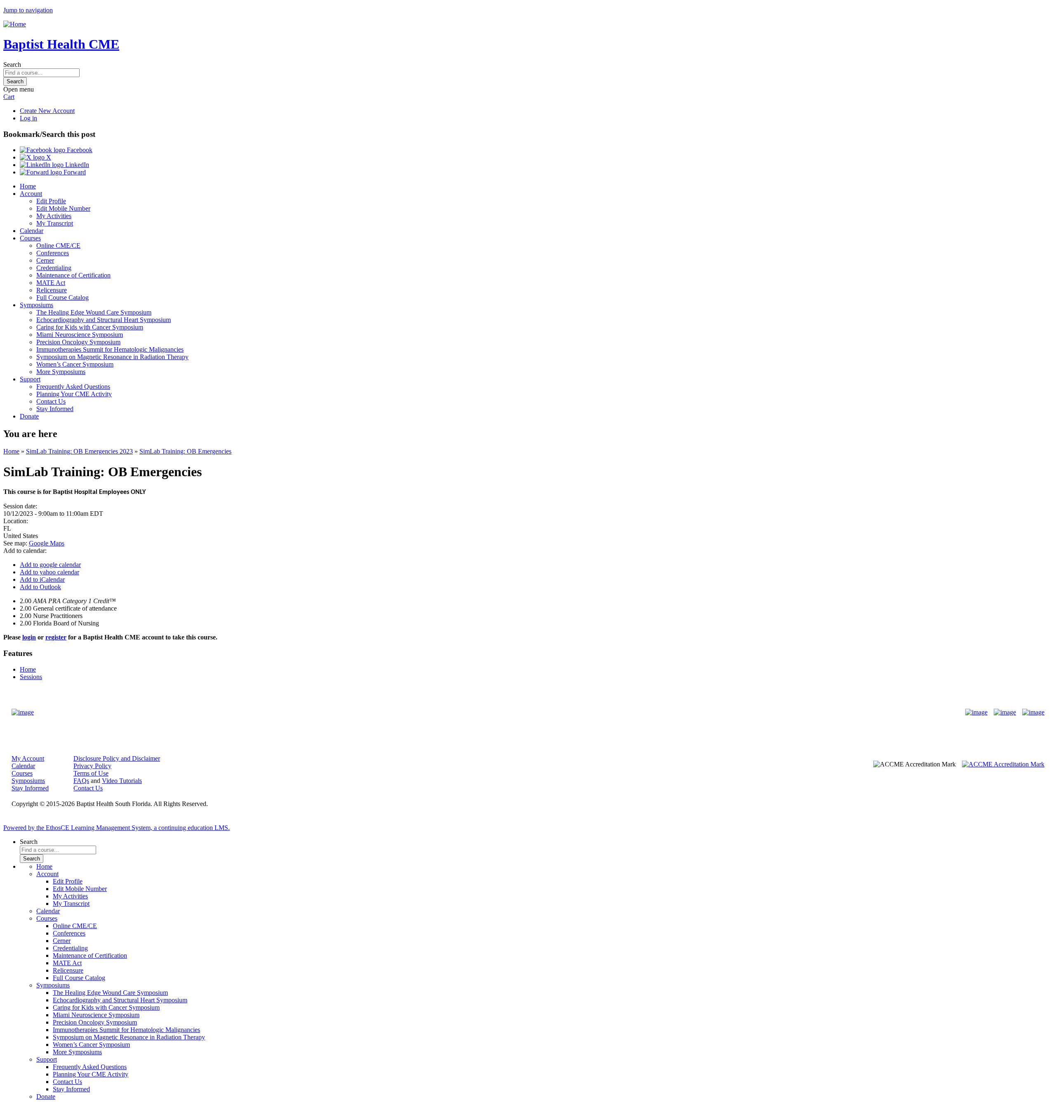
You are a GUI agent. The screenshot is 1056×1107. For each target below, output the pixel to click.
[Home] (14, 24)
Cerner (45, 260)
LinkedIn (76, 164)
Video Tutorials (122, 780)
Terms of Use (90, 773)
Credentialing (53, 267)
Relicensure (51, 290)
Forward (74, 172)
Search (12, 64)
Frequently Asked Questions (73, 386)
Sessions (31, 676)
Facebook (78, 149)
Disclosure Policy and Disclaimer (116, 758)
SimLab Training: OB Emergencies (185, 451)
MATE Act (50, 282)
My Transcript (54, 223)
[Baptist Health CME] (23, 712)
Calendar (31, 230)
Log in (28, 118)
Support (30, 379)
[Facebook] (976, 712)
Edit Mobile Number (63, 208)
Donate (29, 416)
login (29, 637)
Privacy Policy (92, 765)
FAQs (81, 780)
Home (28, 186)
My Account (28, 758)
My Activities (53, 215)
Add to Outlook (40, 586)
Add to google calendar (50, 564)
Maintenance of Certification (73, 275)
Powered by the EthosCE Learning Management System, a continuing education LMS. (116, 827)
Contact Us (51, 401)
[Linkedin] (1033, 712)
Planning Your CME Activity (74, 393)
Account (31, 193)
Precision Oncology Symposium (78, 341)
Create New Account (47, 110)
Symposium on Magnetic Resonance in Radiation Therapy (112, 356)
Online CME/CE (58, 245)
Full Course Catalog (62, 297)
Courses (30, 238)
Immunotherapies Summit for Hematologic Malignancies (110, 349)
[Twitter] (1005, 712)
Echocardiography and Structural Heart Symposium (103, 319)
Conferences (52, 252)
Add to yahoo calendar (49, 572)
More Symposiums (60, 371)
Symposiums (36, 304)
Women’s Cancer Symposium (74, 364)
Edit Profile (51, 200)
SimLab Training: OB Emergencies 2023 (79, 451)
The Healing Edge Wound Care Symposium (93, 312)
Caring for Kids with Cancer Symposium (89, 327)
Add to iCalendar (42, 579)
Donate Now (502, 713)
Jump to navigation (28, 10)
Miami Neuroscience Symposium (79, 334)
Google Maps (46, 543)
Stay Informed (54, 408)
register (55, 637)
